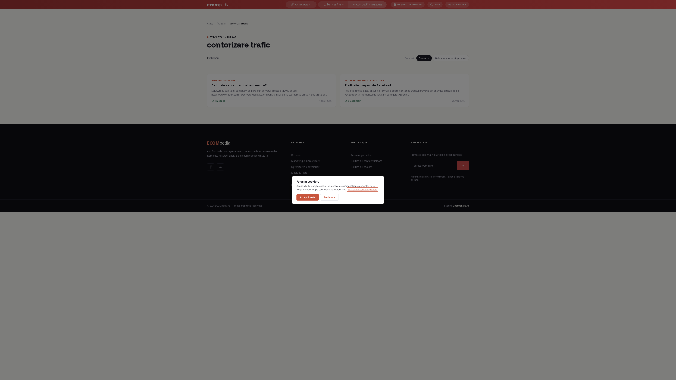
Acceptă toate (307, 197)
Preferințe (329, 197)
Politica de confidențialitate (362, 189)
